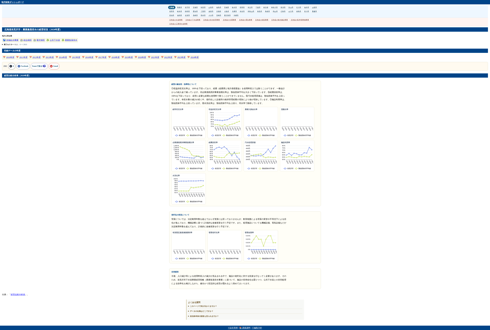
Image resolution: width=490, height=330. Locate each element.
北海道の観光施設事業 (279, 20)
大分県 (210, 15)
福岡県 (179, 15)
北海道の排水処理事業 (211, 20)
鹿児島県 (227, 15)
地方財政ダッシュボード (12, 2)
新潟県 (283, 7)
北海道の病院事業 (261, 20)
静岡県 (187, 11)
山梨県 (314, 7)
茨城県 (226, 7)
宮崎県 (218, 15)
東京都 (265, 7)
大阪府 (226, 11)
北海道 (171, 7)
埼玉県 (250, 7)
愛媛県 (314, 11)
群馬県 (242, 7)
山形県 (210, 7)
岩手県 (187, 7)
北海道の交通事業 (229, 20)
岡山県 (275, 11)
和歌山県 (251, 11)
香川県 (306, 11)
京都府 (218, 11)
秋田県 (203, 7)
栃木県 (234, 7)
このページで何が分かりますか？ (203, 306)
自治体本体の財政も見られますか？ (204, 316)
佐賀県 (187, 15)
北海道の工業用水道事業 (178, 24)
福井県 (306, 7)
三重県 (203, 11)
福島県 (218, 7)
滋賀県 (210, 11)
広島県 (283, 11)
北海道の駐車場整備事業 (300, 20)
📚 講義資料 (244, 328)
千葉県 (257, 7)
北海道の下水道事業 (192, 20)
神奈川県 (274, 7)
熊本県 (203, 15)
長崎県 (195, 15)
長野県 (171, 11)
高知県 (171, 15)
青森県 (179, 7)
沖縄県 (236, 15)
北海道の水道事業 (176, 20)
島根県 (267, 11)
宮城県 (195, 7)
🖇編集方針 (257, 328)
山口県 (290, 11)
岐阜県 (179, 11)
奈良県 (242, 11)
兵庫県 (234, 11)
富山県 (290, 7)
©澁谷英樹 (233, 328)
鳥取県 (259, 11)
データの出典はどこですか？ (201, 311)
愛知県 (195, 11)
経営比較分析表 (18, 294)
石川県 (298, 7)
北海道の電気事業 (245, 20)
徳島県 (298, 11)
